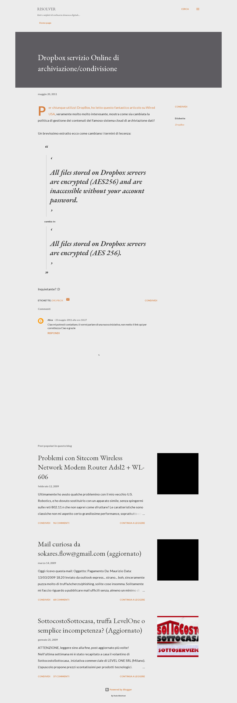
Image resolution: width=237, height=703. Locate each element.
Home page (45, 22)
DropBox (83, 107)
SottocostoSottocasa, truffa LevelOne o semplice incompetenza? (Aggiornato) (91, 625)
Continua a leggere (132, 523)
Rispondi (54, 333)
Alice (50, 320)
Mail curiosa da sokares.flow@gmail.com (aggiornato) (89, 548)
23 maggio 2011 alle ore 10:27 (71, 320)
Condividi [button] (181, 106)
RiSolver (46, 8)
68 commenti (61, 599)
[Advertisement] (92, 404)
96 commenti (61, 523)
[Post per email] (68, 300)
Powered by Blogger (120, 689)
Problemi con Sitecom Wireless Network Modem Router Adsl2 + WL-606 (91, 467)
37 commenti (61, 676)
